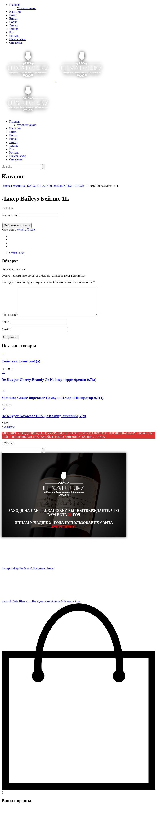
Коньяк (14, 35)
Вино (12, 15)
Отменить (25, 833)
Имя (5, 321)
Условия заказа (26, 8)
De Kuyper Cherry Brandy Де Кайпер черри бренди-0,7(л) (49, 380)
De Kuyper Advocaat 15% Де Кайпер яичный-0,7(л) (44, 416)
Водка (13, 22)
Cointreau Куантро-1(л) (21, 361)
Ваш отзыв (10, 314)
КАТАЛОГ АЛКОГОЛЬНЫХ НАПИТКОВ (55, 185)
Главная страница (13, 185)
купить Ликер (26, 229)
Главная (14, 4)
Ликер (13, 25)
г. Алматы (8, 426)
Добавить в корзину (17, 225)
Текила (13, 28)
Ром (11, 32)
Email (6, 329)
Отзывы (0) (16, 252)
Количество (9, 215)
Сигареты (15, 42)
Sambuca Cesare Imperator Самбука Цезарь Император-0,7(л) (52, 398)
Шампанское (17, 39)
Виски (13, 18)
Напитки (15, 11)
